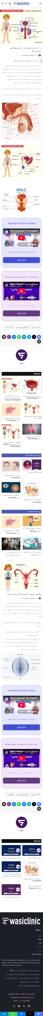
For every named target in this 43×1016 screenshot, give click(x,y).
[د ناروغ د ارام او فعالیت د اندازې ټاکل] (32, 544)
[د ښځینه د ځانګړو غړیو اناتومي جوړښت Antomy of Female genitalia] (11, 432)
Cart (40, 943)
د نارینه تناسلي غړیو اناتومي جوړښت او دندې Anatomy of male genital (12, 398)
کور (39, 935)
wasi (37, 55)
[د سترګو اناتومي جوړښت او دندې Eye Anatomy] (11, 487)
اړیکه (38, 947)
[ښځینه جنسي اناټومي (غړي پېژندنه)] (31, 408)
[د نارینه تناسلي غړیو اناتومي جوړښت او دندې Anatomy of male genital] (11, 386)
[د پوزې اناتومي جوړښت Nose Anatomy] (11, 466)
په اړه (38, 950)
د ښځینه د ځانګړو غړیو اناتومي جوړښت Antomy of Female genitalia (12, 444)
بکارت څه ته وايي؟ (34, 472)
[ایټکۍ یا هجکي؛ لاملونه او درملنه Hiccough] (32, 521)
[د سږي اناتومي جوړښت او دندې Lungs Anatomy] (31, 429)
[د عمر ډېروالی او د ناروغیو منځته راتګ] (11, 544)
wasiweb (24, 997)
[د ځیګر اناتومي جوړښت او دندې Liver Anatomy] (11, 409)
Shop (39, 939)
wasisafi (31, 994)
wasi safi (30, 997)
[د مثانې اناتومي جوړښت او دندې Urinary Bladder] (31, 386)
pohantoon (16, 997)
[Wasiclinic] (21, 3)
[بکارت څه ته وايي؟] (32, 464)
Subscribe (21, 260)
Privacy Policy (36, 954)
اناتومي (35, 327)
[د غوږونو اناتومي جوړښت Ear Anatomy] (32, 489)
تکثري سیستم (21, 327)
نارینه (8, 327)
